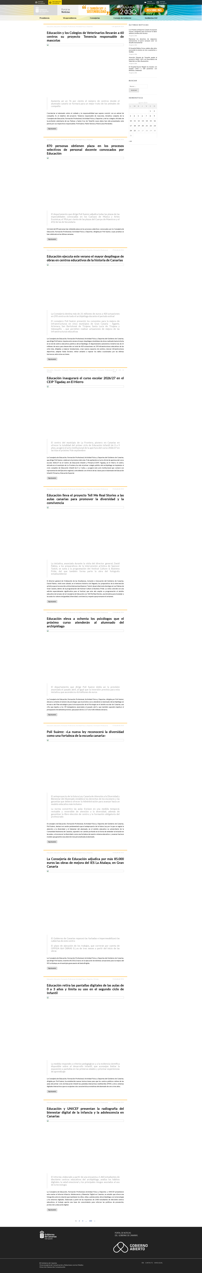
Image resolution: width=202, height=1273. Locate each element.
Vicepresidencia (69, 18)
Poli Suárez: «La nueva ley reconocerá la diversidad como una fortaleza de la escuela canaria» (85, 733)
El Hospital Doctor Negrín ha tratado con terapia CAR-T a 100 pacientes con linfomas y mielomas (143, 68)
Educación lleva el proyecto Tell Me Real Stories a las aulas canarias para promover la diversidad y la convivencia (85, 499)
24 (131, 131)
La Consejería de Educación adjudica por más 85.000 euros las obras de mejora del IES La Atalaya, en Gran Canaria (85, 862)
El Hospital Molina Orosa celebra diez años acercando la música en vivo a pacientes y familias (143, 50)
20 (143, 126)
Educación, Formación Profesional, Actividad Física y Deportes (73, 26)
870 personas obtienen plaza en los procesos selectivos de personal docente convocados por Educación (85, 149)
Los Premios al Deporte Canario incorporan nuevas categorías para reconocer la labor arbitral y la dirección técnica (143, 31)
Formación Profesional (101, 250)
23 (155, 126)
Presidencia (44, 18)
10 (131, 121)
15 (151, 121)
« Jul (130, 141)
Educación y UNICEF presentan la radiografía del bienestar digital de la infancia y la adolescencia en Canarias (85, 1112)
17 (131, 126)
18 (135, 126)
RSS (143, 1263)
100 (90, 1221)
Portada (49, 372)
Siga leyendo (52, 129)
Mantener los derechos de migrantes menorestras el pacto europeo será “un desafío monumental (143, 40)
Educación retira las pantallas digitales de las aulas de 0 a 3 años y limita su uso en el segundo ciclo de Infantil (85, 989)
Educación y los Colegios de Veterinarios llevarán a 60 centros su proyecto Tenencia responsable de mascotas (85, 36)
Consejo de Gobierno (122, 18)
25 (135, 131)
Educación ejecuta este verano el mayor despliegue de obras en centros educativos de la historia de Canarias (85, 258)
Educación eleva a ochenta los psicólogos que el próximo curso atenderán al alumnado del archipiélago (85, 622)
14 (147, 121)
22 (151, 126)
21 (147, 126)
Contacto (149, 1263)
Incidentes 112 (151, 18)
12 (139, 121)
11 (135, 121)
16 (155, 121)
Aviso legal (158, 1263)
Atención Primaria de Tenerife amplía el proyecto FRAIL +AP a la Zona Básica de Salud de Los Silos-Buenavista (143, 59)
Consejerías (95, 18)
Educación (50, 26)
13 (143, 121)
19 (139, 126)
